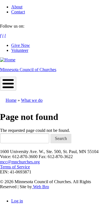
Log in (17, 201)
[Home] (7, 59)
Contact (18, 11)
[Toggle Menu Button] (8, 84)
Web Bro (40, 186)
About (16, 6)
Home (11, 100)
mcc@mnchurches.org (20, 161)
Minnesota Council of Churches (28, 69)
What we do (32, 100)
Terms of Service (15, 167)
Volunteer (19, 50)
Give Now (20, 45)
